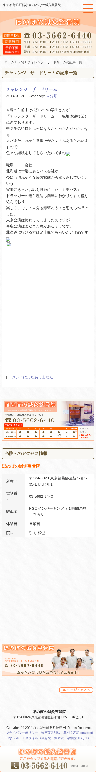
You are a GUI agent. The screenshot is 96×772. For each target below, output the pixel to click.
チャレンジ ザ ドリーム (31, 89)
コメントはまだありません (30, 377)
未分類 (51, 96)
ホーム (9, 62)
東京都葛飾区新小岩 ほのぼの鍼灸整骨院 (32, 5)
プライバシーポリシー (22, 733)
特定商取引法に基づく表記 (60, 733)
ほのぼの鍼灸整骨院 (49, 712)
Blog (21, 62)
